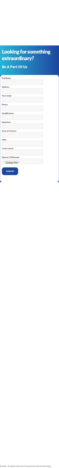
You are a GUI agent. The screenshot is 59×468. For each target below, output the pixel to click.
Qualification (8, 113)
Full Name (6, 78)
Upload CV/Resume (10, 157)
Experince (6, 122)
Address (5, 87)
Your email (6, 95)
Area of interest (9, 131)
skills (4, 139)
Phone (5, 104)
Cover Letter (8, 148)
